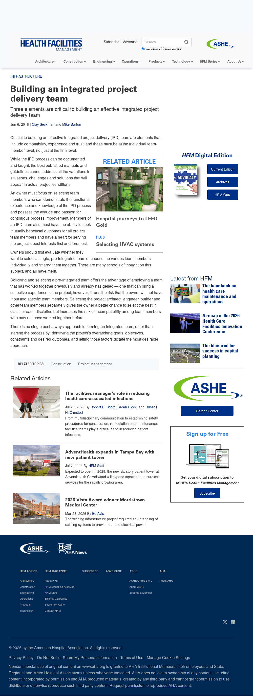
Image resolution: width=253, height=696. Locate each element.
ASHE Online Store (140, 580)
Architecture (44, 61)
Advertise (114, 571)
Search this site (153, 49)
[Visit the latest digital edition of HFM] (185, 179)
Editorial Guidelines (56, 598)
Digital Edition (207, 155)
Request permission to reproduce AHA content (150, 685)
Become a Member (140, 592)
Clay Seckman (43, 124)
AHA (163, 571)
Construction (73, 61)
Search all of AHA (173, 49)
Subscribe (207, 493)
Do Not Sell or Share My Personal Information (77, 657)
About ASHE (136, 586)
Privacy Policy (21, 657)
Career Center (207, 410)
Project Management (95, 363)
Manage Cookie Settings (168, 657)
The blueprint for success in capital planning (220, 351)
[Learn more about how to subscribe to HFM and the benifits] (207, 455)
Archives (222, 181)
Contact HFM (53, 610)
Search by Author (55, 604)
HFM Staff (96, 465)
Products (155, 61)
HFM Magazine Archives (59, 586)
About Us (234, 61)
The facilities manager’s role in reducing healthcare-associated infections (107, 396)
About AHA (166, 580)
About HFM (51, 580)
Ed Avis (98, 513)
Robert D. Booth (103, 406)
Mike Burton (71, 124)
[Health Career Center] (207, 387)
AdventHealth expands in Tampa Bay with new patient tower (109, 454)
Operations (130, 61)
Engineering (102, 61)
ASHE (133, 571)
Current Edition (222, 169)
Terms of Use (131, 657)
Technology (181, 61)
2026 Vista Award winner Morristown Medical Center (105, 502)
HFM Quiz (223, 194)
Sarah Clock (127, 406)
